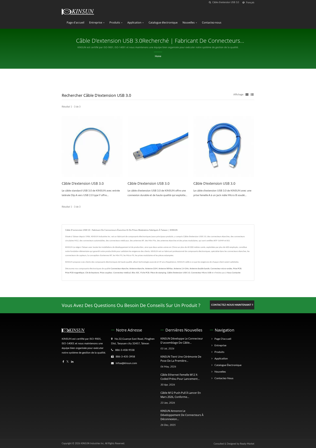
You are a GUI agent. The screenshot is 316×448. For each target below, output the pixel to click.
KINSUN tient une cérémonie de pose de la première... (180, 359)
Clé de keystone (92, 273)
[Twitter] (67, 362)
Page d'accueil (75, 22)
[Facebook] (63, 362)
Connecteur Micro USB (201, 273)
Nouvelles (189, 22)
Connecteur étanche (119, 269)
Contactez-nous (211, 22)
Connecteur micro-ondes (221, 269)
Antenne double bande (200, 269)
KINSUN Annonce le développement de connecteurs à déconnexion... (181, 415)
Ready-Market (247, 444)
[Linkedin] (72, 362)
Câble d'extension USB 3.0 (83, 183)
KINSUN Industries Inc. (92, 443)
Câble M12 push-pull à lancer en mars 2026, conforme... (180, 395)
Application (134, 22)
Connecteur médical (122, 273)
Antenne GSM (151, 269)
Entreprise (96, 22)
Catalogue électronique (163, 22)
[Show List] (252, 95)
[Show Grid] (247, 95)
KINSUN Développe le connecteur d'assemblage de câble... (181, 340)
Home (158, 56)
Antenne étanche (136, 269)
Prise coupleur (106, 273)
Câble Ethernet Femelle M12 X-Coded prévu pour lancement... (180, 377)
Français (250, 2)
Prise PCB (237, 269)
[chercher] (209, 2)
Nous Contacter (233, 273)
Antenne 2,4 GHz (181, 269)
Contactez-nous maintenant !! (232, 305)
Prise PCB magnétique (74, 273)
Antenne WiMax (165, 269)
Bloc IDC (135, 273)
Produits (115, 22)
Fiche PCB (144, 273)
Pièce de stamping (158, 273)
